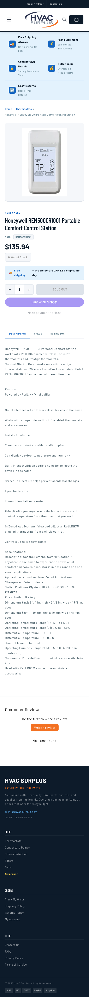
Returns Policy (14, 912)
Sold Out (60, 289)
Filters (9, 860)
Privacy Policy (14, 958)
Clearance (11, 874)
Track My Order (35, 3)
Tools (8, 867)
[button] (8, 19)
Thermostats (24, 109)
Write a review (44, 727)
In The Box (58, 333)
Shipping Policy (15, 906)
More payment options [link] (45, 312)
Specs (38, 333)
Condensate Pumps (17, 847)
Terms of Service (16, 964)
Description (17, 333)
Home (8, 109)
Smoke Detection (16, 854)
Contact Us (56, 3)
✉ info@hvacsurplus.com (21, 811)
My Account (12, 919)
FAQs (8, 951)
